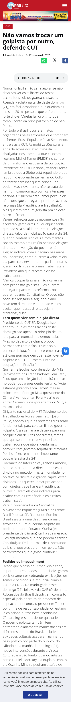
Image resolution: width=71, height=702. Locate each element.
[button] (65, 686)
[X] (54, 60)
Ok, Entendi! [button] (35, 694)
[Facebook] (65, 60)
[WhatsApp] (44, 60)
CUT (7, 26)
